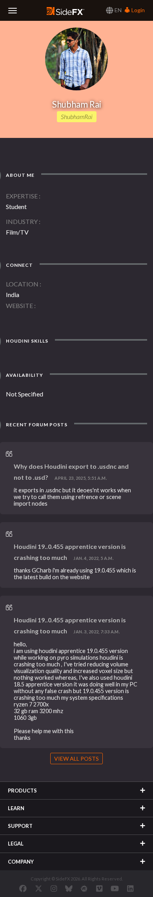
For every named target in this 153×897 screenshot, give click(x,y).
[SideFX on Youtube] (115, 888)
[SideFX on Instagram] (54, 888)
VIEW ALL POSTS (76, 758)
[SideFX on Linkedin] (130, 888)
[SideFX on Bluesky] (69, 888)
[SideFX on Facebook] (23, 888)
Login (137, 10)
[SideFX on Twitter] (38, 888)
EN (117, 10)
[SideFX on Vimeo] (99, 888)
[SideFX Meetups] (84, 888)
